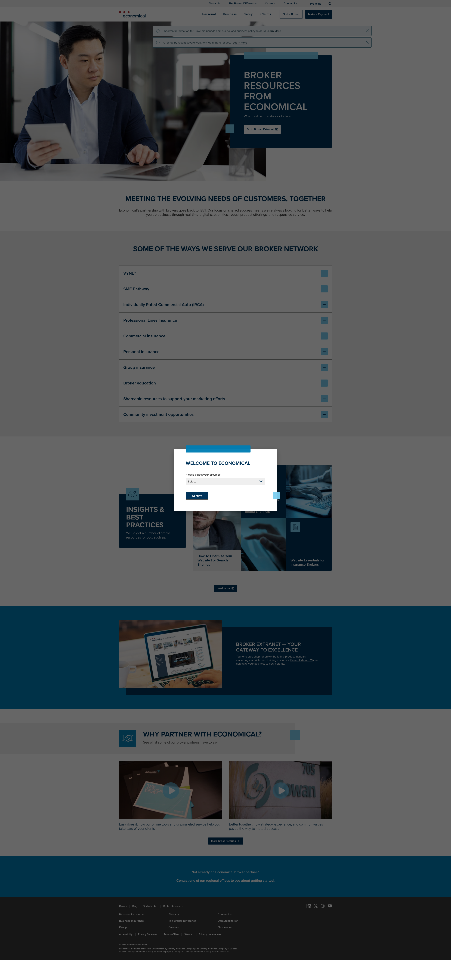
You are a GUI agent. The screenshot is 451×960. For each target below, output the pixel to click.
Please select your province (203, 474)
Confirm (197, 496)
